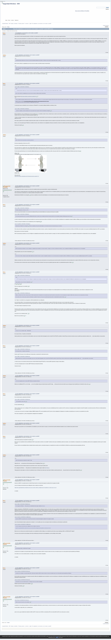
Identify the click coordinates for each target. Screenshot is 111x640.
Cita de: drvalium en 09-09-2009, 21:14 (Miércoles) (23, 524)
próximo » (107, 25)
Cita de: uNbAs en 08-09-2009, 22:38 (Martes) (22, 214)
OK (57, 637)
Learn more (61, 637)
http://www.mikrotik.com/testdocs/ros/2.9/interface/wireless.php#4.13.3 (27, 176)
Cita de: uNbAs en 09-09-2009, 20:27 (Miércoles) (22, 399)
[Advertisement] (55, 17)
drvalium (5, 480)
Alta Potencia (47, 467)
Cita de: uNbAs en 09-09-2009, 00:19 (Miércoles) (22, 275)
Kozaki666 (5, 187)
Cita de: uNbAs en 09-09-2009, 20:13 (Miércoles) (22, 349)
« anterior (104, 25)
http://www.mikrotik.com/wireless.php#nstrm (28, 96)
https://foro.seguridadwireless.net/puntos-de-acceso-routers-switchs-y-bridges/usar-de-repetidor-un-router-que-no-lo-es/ (35, 487)
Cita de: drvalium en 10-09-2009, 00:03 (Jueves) (22, 571)
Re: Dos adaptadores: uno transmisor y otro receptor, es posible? (27, 83)
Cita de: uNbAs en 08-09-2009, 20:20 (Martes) (22, 86)
